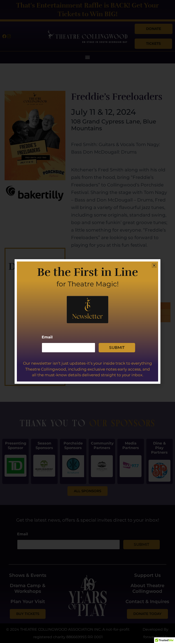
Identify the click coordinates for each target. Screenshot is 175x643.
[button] (154, 265)
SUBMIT (117, 347)
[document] (87, 321)
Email (47, 337)
